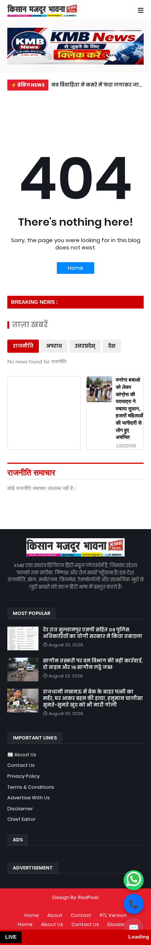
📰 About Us (21, 754)
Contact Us (21, 765)
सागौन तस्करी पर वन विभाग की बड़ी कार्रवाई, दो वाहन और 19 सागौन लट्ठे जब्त (93, 664)
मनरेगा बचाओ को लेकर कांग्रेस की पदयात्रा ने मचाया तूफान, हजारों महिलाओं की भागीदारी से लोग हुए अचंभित (129, 408)
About (54, 915)
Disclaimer (20, 808)
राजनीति (23, 346)
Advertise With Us (28, 797)
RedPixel (88, 897)
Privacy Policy (23, 776)
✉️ (134, 927)
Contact (81, 915)
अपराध (54, 346)
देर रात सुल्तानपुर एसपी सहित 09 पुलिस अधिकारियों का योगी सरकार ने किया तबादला (92, 633)
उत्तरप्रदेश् (85, 346)
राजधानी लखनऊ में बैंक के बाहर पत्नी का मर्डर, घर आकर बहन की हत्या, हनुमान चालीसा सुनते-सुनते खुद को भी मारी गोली (93, 698)
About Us (52, 924)
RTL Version (113, 915)
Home (75, 268)
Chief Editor (21, 819)
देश (111, 346)
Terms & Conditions (30, 787)
